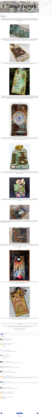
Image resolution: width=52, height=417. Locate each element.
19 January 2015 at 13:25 (9, 366)
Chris (19, 176)
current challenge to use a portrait (15, 325)
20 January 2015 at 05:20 (8, 381)
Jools (19, 249)
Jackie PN (3, 381)
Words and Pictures (22, 98)
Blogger (21, 416)
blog (30, 40)
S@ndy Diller (4, 387)
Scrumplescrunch (4, 343)
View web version (19, 414)
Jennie (19, 23)
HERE (35, 172)
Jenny (19, 226)
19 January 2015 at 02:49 (10, 343)
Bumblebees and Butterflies (6, 222)
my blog (24, 139)
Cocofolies (3, 366)
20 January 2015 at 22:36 (9, 387)
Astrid (19, 101)
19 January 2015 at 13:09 (8, 361)
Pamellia (3, 361)
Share (1, 334)
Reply (3, 347)
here (34, 63)
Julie (19, 142)
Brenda (19, 203)
